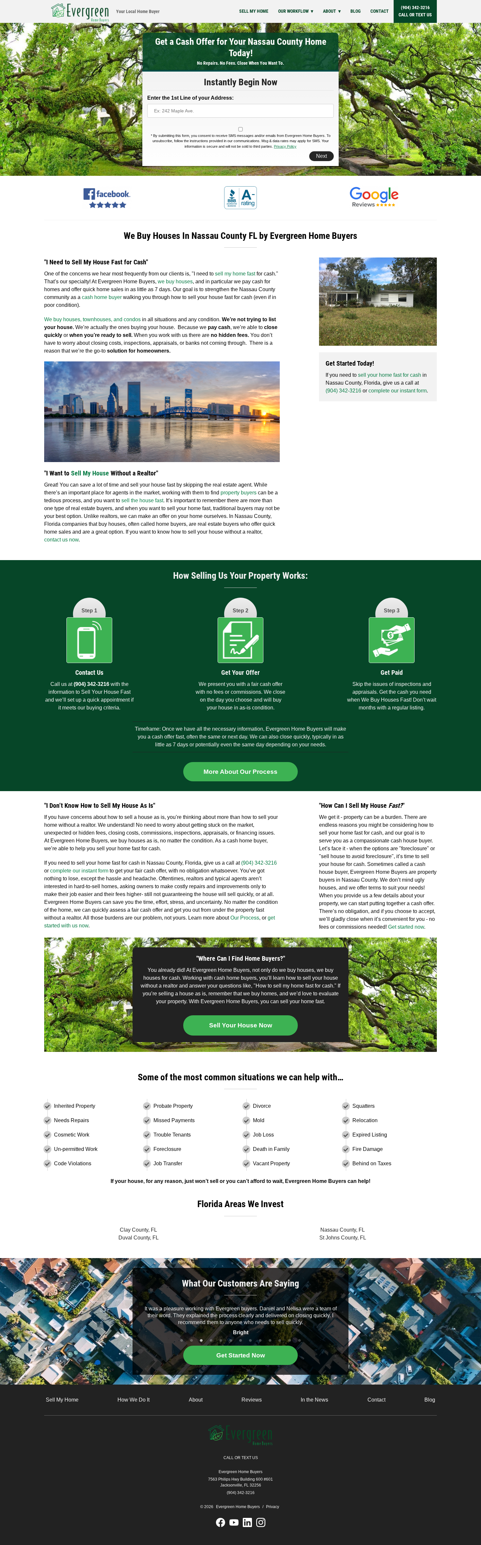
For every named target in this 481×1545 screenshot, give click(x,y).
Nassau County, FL (342, 1230)
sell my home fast (236, 273)
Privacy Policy (285, 146)
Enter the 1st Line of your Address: (190, 98)
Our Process (244, 918)
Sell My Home (253, 11)
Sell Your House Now (240, 1025)
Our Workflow (293, 11)
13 (299, 1340)
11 (279, 1340)
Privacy (272, 1506)
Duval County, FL (138, 1237)
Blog (355, 11)
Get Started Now (240, 1355)
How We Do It (133, 1400)
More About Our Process (240, 771)
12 (289, 1340)
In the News (314, 1400)
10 (270, 1340)
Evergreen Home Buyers (240, 1472)
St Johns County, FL (342, 1237)
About (329, 11)
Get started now (406, 927)
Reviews (251, 1400)
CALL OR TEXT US (240, 1457)
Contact (379, 11)
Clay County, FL (138, 1230)
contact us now (61, 539)
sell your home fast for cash (389, 375)
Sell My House (90, 473)
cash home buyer (101, 297)
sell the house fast (142, 500)
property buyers (238, 492)
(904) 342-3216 (415, 11)
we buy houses (175, 281)
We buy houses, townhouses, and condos (92, 319)
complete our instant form (397, 390)
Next (321, 156)
